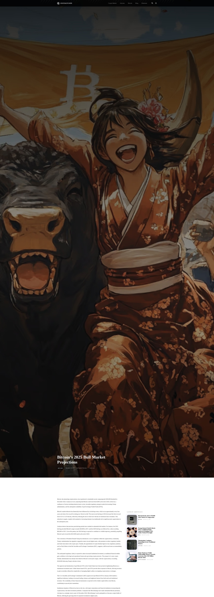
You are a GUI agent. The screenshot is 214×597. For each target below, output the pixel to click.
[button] (152, 3)
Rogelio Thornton (82, 468)
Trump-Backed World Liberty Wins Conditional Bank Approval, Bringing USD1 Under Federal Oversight (146, 530)
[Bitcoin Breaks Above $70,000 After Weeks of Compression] (132, 520)
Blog (139, 534)
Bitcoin (60, 468)
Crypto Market (142, 559)
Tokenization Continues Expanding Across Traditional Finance (146, 542)
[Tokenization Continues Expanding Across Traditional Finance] (132, 545)
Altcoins (140, 545)
